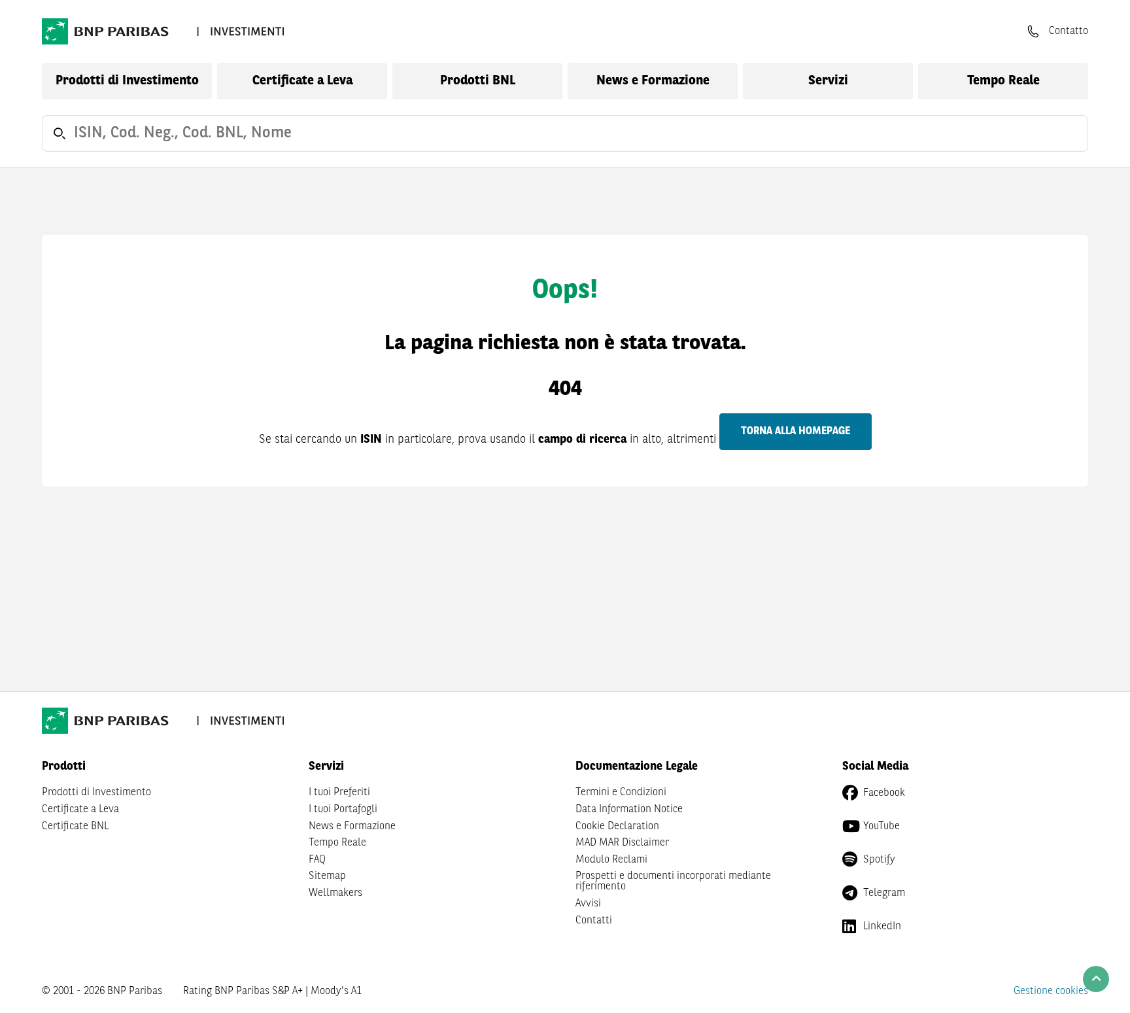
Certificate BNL (75, 826)
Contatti (593, 921)
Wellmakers (335, 893)
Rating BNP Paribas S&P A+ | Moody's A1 (272, 991)
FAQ (317, 860)
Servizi (828, 81)
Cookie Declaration (617, 826)
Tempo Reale (1003, 81)
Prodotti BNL (477, 81)
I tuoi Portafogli (343, 809)
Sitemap (327, 876)
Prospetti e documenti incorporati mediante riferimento (673, 881)
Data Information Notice (629, 809)
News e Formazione (653, 81)
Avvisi (588, 904)
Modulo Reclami (611, 860)
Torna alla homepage (795, 431)
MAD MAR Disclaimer (622, 843)
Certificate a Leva (302, 81)
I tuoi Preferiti (339, 792)
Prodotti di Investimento (127, 81)
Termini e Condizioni (620, 792)
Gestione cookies (1051, 991)
